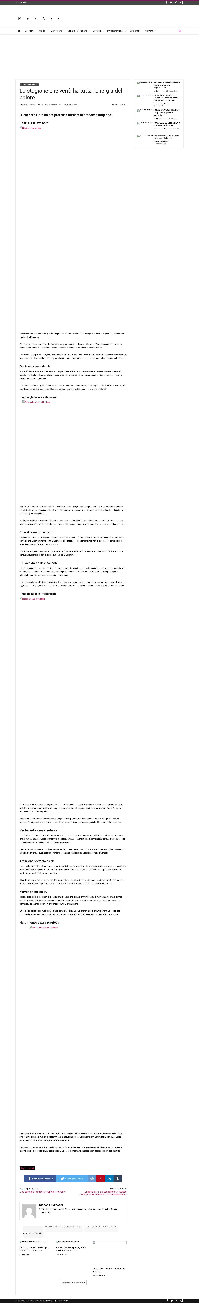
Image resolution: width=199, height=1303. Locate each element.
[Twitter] (171, 2)
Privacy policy (50, 1300)
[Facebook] (166, 2)
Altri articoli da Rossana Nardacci (63, 1227)
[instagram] (181, 2)
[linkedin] (109, 1178)
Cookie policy (63, 1300)
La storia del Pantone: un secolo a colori (109, 1270)
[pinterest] (100, 1178)
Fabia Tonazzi (159, 91)
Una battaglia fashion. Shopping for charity (43, 1190)
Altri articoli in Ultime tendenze (100, 1227)
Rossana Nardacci (28, 104)
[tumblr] (118, 1178)
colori (31, 1168)
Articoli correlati (32, 1233)
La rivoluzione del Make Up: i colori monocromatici (34, 1249)
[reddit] (92, 1178)
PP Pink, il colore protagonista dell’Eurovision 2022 (71, 1249)
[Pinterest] (176, 2)
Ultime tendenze (29, 84)
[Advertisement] (99, 55)
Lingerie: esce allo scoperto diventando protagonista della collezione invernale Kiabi (103, 1191)
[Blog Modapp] (39, 14)
